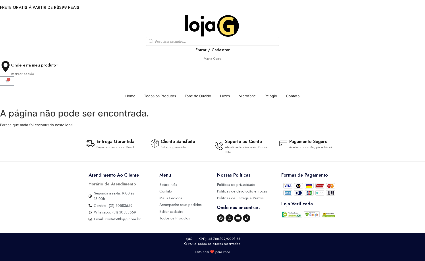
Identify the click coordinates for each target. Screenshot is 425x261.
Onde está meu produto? (34, 65)
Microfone (247, 96)
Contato (293, 96)
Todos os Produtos (160, 96)
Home (130, 96)
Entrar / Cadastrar (212, 50)
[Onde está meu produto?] (5, 66)
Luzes (225, 96)
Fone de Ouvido (198, 96)
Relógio (271, 96)
